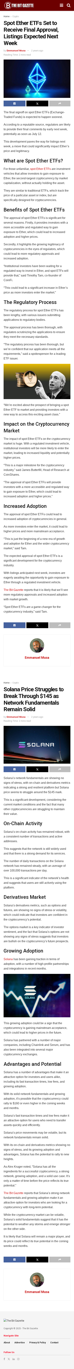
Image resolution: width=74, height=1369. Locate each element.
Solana (8, 959)
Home (7, 16)
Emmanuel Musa (16, 50)
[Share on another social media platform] (59, 103)
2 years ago (37, 50)
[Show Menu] (61, 5)
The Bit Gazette (13, 589)
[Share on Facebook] (15, 103)
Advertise (19, 1342)
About (7, 1342)
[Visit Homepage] (19, 5)
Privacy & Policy (37, 1342)
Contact (54, 1342)
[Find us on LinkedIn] (14, 1359)
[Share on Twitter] (37, 103)
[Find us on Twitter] (9, 1359)
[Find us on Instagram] (18, 1359)
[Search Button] (68, 5)
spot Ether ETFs (40, 168)
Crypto (15, 16)
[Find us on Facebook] (4, 1359)
